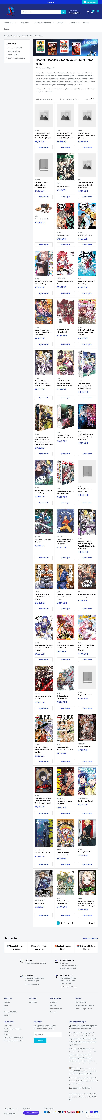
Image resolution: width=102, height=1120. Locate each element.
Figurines (53, 1002)
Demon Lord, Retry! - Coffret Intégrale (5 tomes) (65, 436)
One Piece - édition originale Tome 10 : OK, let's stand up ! (44, 749)
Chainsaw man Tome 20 (42, 853)
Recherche (8, 1025)
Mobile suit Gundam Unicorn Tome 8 (63, 331)
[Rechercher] (63, 12)
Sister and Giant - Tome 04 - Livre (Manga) (87, 596)
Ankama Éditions (40, 900)
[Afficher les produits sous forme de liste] (94, 99)
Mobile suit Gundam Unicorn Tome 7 (84, 490)
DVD (5, 1009)
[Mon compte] (88, 12)
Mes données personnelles (13, 1041)
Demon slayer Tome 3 (85, 235)
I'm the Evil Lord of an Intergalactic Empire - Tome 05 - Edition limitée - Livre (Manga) (87, 544)
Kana (58, 183)
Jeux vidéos (24, 23)
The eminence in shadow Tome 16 (43, 541)
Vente (6, 1005)
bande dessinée (80, 1002)
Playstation (33, 1002)
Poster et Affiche (56, 1009)
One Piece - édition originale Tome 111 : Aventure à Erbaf (41, 185)
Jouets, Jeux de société (43, 23)
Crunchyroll (61, 798)
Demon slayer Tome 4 (63, 235)
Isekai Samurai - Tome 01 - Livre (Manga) (86, 282)
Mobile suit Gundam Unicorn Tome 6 (63, 697)
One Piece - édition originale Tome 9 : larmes (65, 748)
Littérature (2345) (13, 55)
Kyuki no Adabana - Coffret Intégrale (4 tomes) (65, 492)
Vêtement (53, 1005)
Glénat (37, 180)
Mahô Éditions (61, 278)
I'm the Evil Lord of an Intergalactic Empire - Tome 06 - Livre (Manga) (64, 383)
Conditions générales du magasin (12, 1030)
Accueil (6, 36)
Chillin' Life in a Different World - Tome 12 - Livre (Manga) (86, 647)
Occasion (7, 1015)
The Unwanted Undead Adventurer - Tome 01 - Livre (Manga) (85, 185)
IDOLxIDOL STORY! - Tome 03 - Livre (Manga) (43, 282)
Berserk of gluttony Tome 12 (65, 282)
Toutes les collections (90, 938)
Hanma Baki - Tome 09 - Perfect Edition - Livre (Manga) (64, 597)
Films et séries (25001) (14, 48)
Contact (7, 29)
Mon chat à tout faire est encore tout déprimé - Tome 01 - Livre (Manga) (43, 135)
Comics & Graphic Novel (83, 1009)
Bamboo (37, 537)
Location (7, 1002)
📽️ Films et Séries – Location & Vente (16, 947)
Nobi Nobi (59, 536)
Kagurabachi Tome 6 (63, 186)
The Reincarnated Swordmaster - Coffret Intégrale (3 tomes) (85, 386)
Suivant (90, 923)
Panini (59, 232)
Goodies (61, 23)
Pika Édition (82, 744)
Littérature (73, 23)
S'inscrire (40, 1040)
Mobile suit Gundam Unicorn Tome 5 (63, 902)
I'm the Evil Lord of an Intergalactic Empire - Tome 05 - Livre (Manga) (43, 383)
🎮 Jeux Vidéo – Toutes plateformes (39, 947)
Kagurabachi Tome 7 (41, 219)
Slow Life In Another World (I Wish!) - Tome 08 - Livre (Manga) (43, 647)
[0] (96, 12)
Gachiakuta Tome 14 (84, 746)
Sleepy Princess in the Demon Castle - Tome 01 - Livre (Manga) (43, 332)
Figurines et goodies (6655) (16, 58)
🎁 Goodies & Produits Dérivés (63, 947)
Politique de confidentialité (13, 1037)
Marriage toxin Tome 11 (85, 801)
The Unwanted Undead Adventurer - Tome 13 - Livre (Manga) (85, 437)
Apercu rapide (43, 147)
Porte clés (53, 1012)
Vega (58, 327)
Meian (37, 130)
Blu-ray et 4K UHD (10, 1012)
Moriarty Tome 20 (84, 852)
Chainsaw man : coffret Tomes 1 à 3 (64, 802)
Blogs (85, 23)
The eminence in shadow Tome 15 (43, 697)
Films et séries (9, 23)
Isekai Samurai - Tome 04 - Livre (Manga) (65, 646)
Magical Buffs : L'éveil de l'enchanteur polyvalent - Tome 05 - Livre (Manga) (43, 800)
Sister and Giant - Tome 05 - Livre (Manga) (43, 492)
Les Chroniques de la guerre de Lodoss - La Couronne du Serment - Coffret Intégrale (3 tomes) (44, 440)
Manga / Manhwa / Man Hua (84, 1005)
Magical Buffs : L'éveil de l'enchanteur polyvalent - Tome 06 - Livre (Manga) (86, 903)
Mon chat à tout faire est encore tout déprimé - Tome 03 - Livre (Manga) (65, 135)
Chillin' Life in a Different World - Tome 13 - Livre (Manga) (86, 332)
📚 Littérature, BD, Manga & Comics (86, 947)
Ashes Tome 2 (39, 903)
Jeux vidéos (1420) (13, 51)
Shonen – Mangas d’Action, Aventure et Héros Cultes (27, 36)
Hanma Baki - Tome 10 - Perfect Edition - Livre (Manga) (42, 597)
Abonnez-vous (91, 2)
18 (72, 923)
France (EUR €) (9, 1109)
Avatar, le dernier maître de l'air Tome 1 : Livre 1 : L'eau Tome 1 (65, 541)
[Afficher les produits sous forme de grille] (91, 99)
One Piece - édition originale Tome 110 (63, 854)
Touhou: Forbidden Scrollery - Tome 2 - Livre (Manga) (86, 135)
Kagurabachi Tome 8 (85, 695)
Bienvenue (51, 2)
